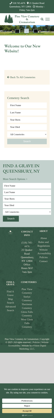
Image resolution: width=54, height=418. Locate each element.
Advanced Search (10, 308)
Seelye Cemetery (27, 298)
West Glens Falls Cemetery (27, 323)
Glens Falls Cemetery (27, 313)
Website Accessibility (43, 251)
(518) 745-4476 (27, 244)
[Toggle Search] (42, 19)
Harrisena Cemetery (27, 306)
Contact (43, 261)
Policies (43, 257)
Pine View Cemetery (27, 291)
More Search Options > (15, 179)
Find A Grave (10, 293)
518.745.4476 (19, 3)
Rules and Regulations (43, 244)
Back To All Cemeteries (22, 77)
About (43, 238)
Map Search (10, 301)
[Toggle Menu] (47, 19)
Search (27, 141)
